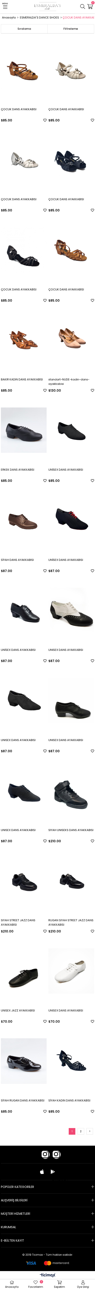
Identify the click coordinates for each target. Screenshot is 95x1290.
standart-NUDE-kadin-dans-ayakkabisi (68, 381)
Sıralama (24, 29)
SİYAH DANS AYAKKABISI (17, 560)
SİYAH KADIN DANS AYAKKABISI (69, 1100)
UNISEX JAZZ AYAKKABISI (18, 1010)
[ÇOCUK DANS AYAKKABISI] (23, 70)
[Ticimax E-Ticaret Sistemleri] (47, 1275)
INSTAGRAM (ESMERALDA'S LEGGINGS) (45, 1158)
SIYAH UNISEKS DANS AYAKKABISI (70, 830)
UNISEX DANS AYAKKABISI (65, 650)
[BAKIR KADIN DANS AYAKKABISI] (23, 340)
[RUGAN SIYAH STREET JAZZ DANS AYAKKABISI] (71, 881)
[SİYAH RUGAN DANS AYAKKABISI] (23, 1061)
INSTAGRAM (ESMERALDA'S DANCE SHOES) (56, 1158)
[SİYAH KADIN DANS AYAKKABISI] (71, 1061)
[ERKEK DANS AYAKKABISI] (23, 430)
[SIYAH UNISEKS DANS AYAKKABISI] (71, 791)
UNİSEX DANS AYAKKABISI (65, 470)
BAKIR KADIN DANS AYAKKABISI (22, 379)
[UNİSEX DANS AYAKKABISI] (71, 430)
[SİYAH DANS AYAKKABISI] (23, 520)
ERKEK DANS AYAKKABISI (17, 470)
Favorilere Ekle (45, 120)
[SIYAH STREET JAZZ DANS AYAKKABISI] (23, 881)
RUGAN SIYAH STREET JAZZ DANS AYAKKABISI (70, 922)
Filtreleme (70, 29)
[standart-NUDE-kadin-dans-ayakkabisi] (71, 340)
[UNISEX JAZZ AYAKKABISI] (23, 971)
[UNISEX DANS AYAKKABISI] (71, 610)
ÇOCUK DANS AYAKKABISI (18, 109)
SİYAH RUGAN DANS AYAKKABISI (22, 1100)
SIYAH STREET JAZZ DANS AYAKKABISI (18, 922)
